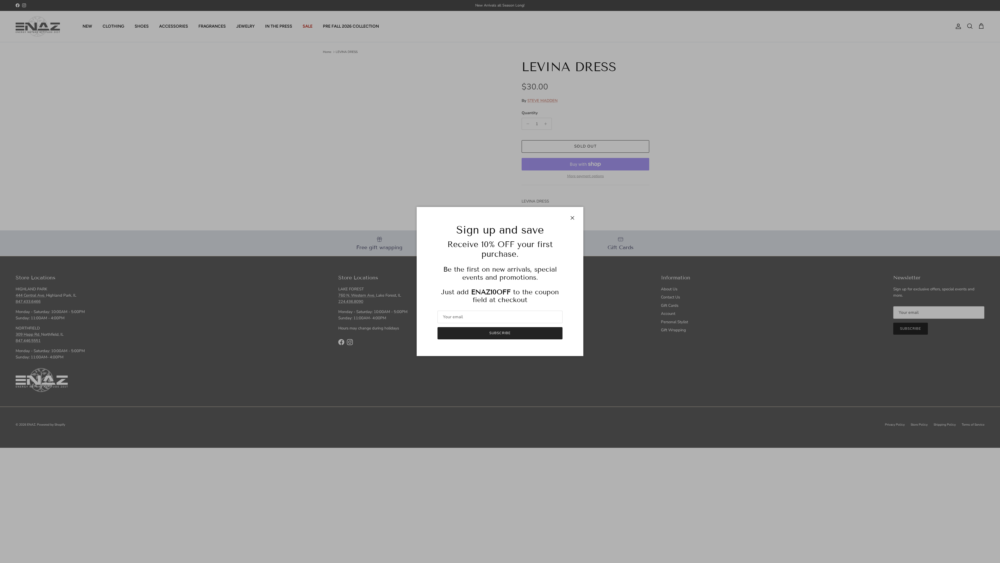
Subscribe (499, 333)
